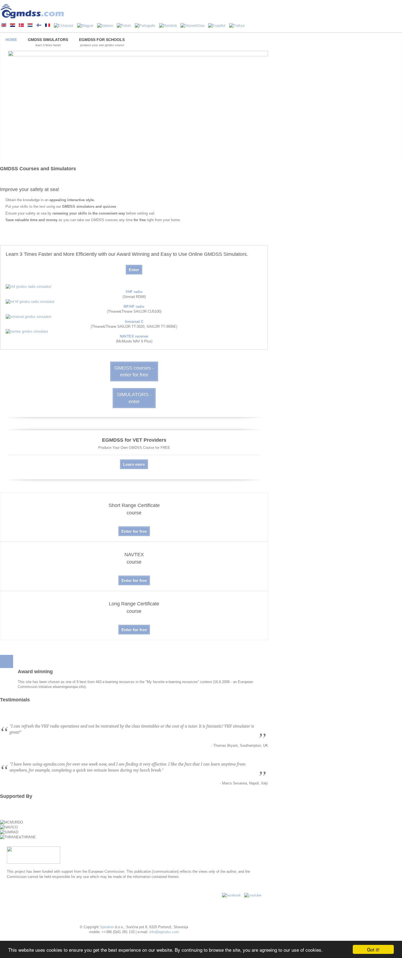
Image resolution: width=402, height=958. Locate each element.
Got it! (373, 949)
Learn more (134, 464)
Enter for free (134, 531)
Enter (134, 269)
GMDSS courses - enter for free (134, 371)
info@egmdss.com (164, 932)
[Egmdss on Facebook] (231, 895)
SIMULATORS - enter (134, 398)
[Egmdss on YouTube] (252, 895)
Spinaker (107, 927)
